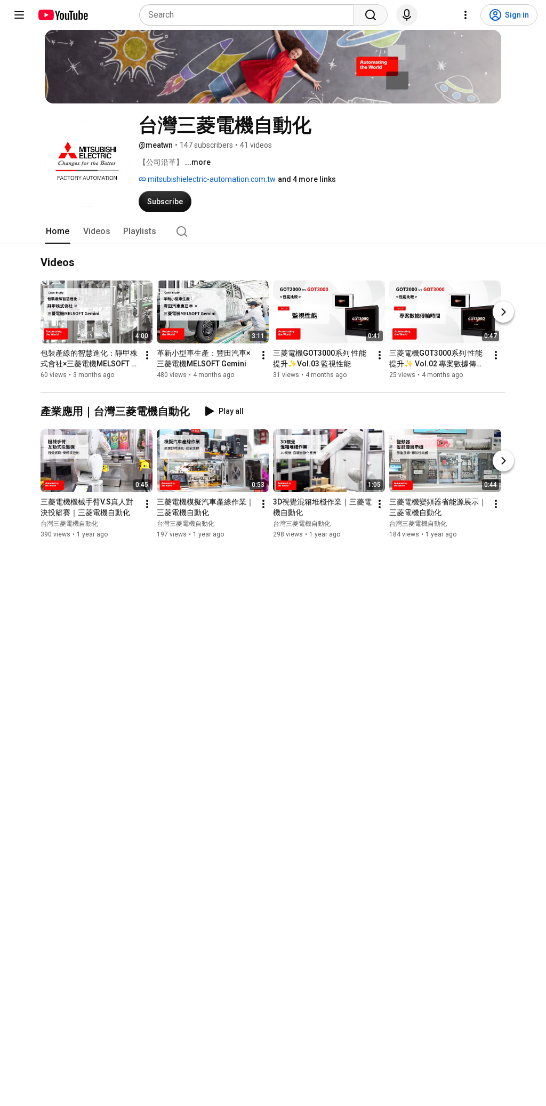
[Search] (371, 15)
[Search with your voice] (406, 15)
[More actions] (147, 355)
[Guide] (19, 15)
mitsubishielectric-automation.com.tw (211, 179)
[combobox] (249, 15)
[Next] (503, 312)
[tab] (57, 231)
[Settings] (465, 15)
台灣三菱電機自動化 (69, 523)
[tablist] (273, 231)
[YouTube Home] (62, 15)
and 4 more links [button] (307, 179)
